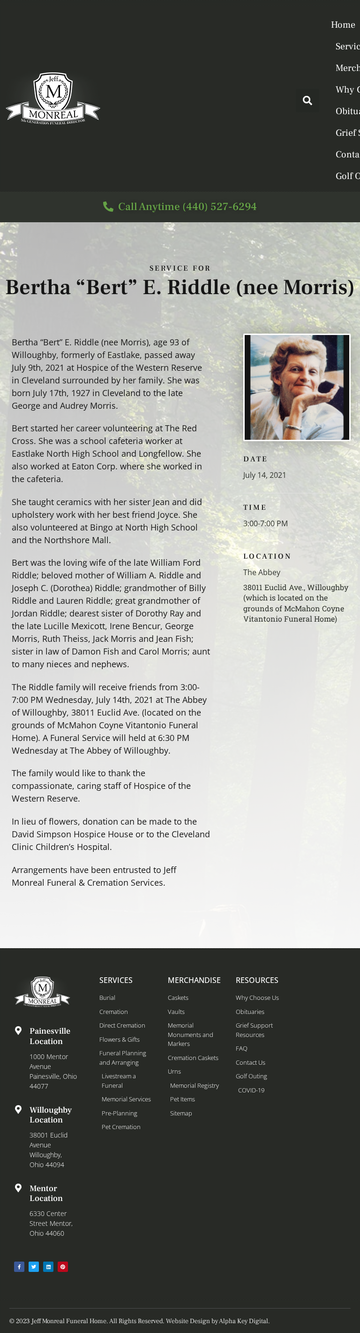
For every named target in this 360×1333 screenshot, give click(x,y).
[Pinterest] (63, 1267)
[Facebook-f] (19, 1267)
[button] (307, 100)
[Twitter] (34, 1267)
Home (343, 25)
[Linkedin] (48, 1267)
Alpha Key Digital (243, 1321)
